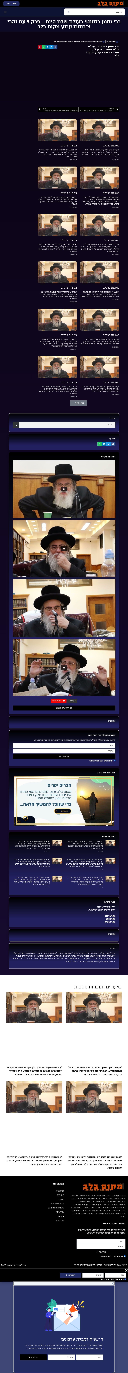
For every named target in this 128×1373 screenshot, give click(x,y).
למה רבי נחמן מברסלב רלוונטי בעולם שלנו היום (73, 42)
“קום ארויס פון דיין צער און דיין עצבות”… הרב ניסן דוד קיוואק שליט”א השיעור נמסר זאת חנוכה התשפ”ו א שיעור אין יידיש (100, 389)
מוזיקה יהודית (57, 1203)
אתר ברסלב (109, 916)
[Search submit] (69, 12)
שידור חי (60, 1212)
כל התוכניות (97, 42)
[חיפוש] (16, 425)
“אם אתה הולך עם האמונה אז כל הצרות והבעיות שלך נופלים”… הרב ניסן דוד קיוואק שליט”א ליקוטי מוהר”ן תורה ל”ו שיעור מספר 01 (99, 341)
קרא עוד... (100, 851)
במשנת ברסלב (111, 145)
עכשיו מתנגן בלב (56, 1207)
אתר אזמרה (109, 922)
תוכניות (60, 1195)
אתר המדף (110, 919)
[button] (5, 12)
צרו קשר (60, 1220)
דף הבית (60, 1191)
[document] (64, 1327)
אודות (61, 1216)
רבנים (61, 1199)
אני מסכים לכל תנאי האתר (101, 761)
